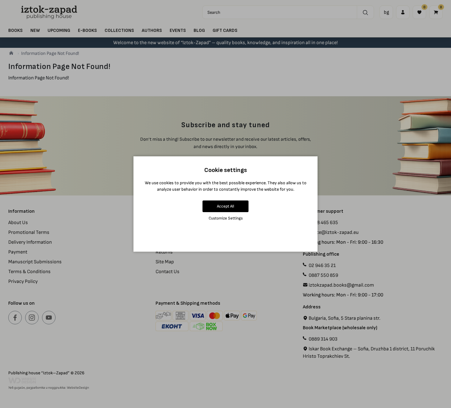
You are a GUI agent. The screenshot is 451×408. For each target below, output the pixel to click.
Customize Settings (226, 218)
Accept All (225, 206)
